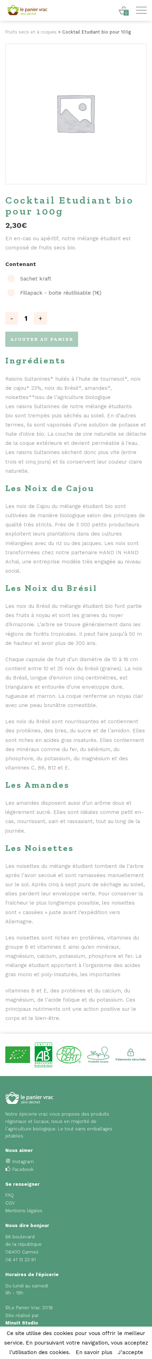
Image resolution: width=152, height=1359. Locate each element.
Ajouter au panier (41, 339)
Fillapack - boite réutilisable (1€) (60, 293)
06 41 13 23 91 (20, 1259)
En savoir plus (94, 1352)
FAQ (9, 1195)
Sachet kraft (35, 279)
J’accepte (130, 1352)
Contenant (20, 264)
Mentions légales (23, 1210)
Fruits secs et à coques (31, 32)
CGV (10, 1203)
